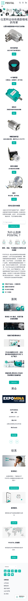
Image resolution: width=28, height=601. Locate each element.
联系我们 (14, 557)
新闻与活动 (14, 382)
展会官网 (14, 435)
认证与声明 (7, 591)
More (14, 199)
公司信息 (6, 583)
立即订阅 (14, 522)
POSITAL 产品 (14, 226)
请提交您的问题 (14, 488)
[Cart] (26, 3)
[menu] (1, 5)
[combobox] (15, 222)
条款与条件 (7, 588)
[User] (20, 3)
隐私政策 (6, 585)
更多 (14, 54)
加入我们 (6, 593)
